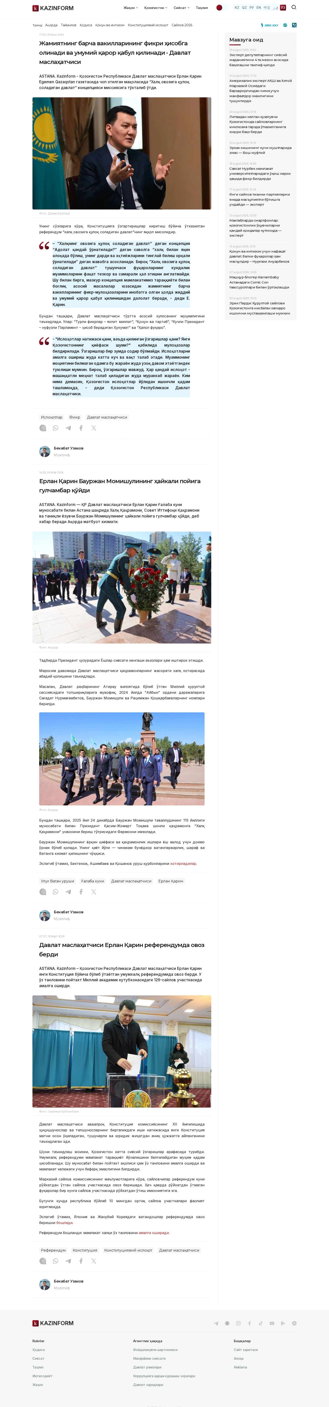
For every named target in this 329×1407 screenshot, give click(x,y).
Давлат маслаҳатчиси (107, 417)
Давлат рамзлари (147, 1367)
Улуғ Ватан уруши (57, 881)
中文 (267, 7)
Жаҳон (37, 1385)
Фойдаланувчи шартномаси (155, 1350)
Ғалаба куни (92, 881)
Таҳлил (202, 7)
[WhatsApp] (55, 428)
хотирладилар (183, 863)
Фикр (74, 417)
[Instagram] (42, 428)
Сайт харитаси (246, 1350)
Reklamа (240, 1367)
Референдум (53, 1250)
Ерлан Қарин (170, 881)
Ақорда (51, 25)
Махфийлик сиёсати (149, 1358)
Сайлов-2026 (182, 25)
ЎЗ (283, 7)
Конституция (85, 1250)
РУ (252, 7)
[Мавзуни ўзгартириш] (222, 7)
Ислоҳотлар (51, 417)
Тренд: (37, 25)
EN (258, 7)
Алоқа (239, 1358)
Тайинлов (69, 25)
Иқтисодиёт (42, 1376)
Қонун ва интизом (109, 25)
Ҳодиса (86, 25)
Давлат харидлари (148, 1385)
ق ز (275, 7)
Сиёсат (38, 1358)
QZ (244, 7)
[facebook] (249, 1323)
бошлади (64, 1222)
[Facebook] (81, 428)
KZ (237, 7)
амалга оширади (154, 1232)
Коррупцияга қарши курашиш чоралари (164, 1376)
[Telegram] (68, 428)
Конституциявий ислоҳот (148, 25)
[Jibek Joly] (271, 25)
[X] (93, 428)
